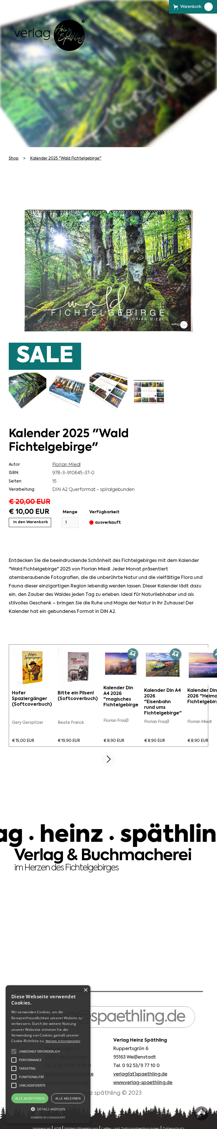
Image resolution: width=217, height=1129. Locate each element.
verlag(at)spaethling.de (140, 1074)
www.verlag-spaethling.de (142, 1083)
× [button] (85, 990)
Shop (14, 158)
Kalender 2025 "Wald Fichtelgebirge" (65, 158)
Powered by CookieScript (48, 1117)
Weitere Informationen (62, 1041)
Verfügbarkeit (104, 512)
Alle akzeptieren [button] (29, 1098)
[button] (194, 35)
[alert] (48, 1054)
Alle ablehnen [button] (68, 1098)
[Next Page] (108, 759)
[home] (49, 35)
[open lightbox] (27, 391)
